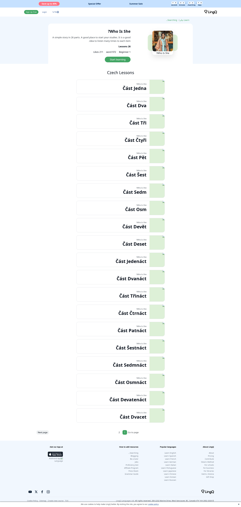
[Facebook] (42, 492)
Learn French (170, 459)
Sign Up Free (31, 12)
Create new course (56, 500)
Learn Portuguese (168, 468)
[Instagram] (48, 492)
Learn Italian (170, 465)
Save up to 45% (49, 3)
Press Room (133, 471)
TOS (66, 500)
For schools (209, 465)
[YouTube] (30, 492)
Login (44, 12)
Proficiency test (132, 465)
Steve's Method (207, 462)
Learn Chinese (170, 474)
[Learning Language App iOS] (55, 454)
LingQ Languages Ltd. (125, 500)
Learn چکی (184, 20)
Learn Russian (170, 480)
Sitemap (42, 500)
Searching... (171, 20)
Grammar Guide (131, 474)
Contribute (209, 459)
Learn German (170, 462)
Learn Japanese (169, 471)
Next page (42, 432)
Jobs (136, 462)
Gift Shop (210, 477)
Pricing (211, 456)
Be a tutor (134, 459)
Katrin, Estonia (208, 474)
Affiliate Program (131, 468)
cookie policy (153, 504)
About (211, 453)
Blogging (134, 456)
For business (208, 468)
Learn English (170, 453)
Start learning (118, 59)
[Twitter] (36, 492)
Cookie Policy (32, 500)
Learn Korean (170, 477)
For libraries (209, 471)
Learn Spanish (170, 456)
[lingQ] (210, 12)
